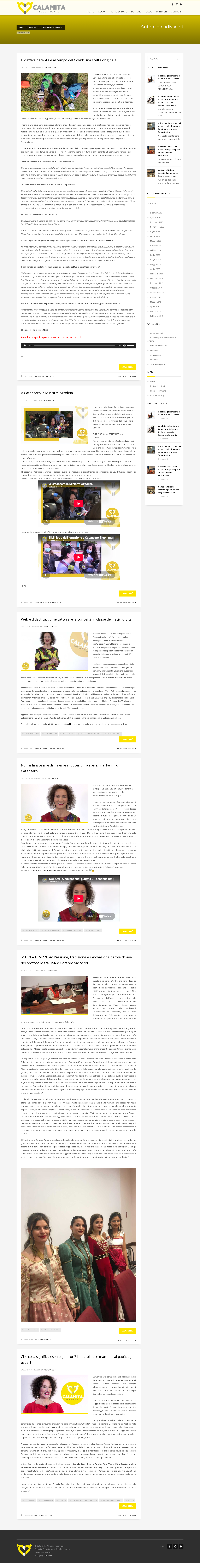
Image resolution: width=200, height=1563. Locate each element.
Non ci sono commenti (126, 376)
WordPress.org (157, 395)
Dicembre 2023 (156, 222)
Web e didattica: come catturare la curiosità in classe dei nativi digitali (77, 619)
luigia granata (94, 930)
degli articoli (157, 386)
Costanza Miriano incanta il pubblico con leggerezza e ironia (168, 173)
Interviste (50, 376)
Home (21, 27)
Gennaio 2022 (156, 245)
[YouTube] (181, 4)
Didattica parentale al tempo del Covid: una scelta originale (68, 60)
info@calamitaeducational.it (59, 724)
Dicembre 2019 (156, 283)
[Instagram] (177, 4)
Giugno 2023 (155, 236)
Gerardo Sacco (31, 1330)
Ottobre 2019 (156, 287)
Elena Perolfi (47, 1500)
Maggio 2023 (155, 241)
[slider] (131, 345)
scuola (131, 1500)
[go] (177, 59)
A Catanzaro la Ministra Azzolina (47, 392)
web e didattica (113, 734)
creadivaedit (52, 68)
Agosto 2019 (155, 297)
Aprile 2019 (155, 306)
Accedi (153, 381)
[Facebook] (172, 4)
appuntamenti (41, 748)
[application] (78, 345)
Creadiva (48, 1555)
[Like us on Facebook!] (169, 1546)
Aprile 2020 (155, 269)
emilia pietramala (51, 930)
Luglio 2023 (155, 231)
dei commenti (158, 390)
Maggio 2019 (155, 302)
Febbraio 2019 (156, 316)
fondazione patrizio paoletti (84, 1500)
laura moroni (51, 734)
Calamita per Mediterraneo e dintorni (161, 339)
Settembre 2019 (157, 292)
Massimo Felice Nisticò (112, 1500)
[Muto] (124, 345)
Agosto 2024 (155, 217)
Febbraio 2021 (156, 250)
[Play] (24, 345)
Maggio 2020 (155, 264)
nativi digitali (68, 734)
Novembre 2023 (157, 227)
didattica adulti (31, 930)
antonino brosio (32, 734)
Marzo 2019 (155, 311)
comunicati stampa (43, 603)
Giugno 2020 (155, 259)
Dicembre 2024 (156, 212)
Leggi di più (127, 367)
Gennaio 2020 (156, 278)
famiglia (62, 1500)
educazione (40, 376)
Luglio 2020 (155, 255)
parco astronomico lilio (90, 734)
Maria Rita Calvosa (52, 1330)
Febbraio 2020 (156, 273)
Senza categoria (157, 364)
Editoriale (154, 350)
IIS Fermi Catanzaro (73, 930)
